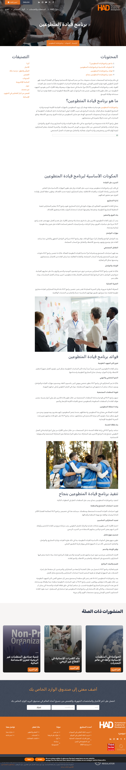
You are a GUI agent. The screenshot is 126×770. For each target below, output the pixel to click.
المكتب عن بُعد (64, 767)
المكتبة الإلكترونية (22, 82)
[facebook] (53, 2)
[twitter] (49, 2)
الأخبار (27, 67)
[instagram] (42, 2)
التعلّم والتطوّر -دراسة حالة (19, 71)
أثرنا (27, 63)
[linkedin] (39, 2)
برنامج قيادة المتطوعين (109, 107)
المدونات (68, 43)
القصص (26, 75)
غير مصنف (25, 89)
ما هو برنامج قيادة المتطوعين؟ (100, 63)
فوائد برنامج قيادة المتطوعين (101, 71)
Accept (40, 759)
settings (48, 760)
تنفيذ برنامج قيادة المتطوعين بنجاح (99, 75)
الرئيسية (74, 43)
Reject (29, 759)
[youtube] (46, 2)
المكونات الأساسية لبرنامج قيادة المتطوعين (96, 67)
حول (27, 86)
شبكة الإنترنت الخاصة (9, 764)
